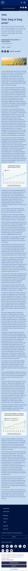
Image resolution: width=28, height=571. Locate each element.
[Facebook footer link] (15, 546)
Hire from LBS (6, 511)
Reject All (14, 566)
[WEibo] (7, 550)
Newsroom (5, 515)
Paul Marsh (15, 39)
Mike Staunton (6, 39)
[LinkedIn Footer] (2, 546)
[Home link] (3, 3)
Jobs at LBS (5, 525)
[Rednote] (2, 550)
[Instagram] (11, 546)
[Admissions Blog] (11, 550)
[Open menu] (24, 2)
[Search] (21, 2)
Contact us (5, 518)
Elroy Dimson (5, 41)
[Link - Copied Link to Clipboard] (8, 51)
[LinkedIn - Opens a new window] (2, 51)
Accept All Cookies (14, 562)
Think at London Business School (9, 8)
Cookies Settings (14, 569)
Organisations (6, 508)
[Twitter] (20, 546)
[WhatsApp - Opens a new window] (5, 51)
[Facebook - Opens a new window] (21, 7)
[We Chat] (24, 546)
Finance (8, 47)
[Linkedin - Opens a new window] (23, 7)
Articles (3, 47)
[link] (14, 536)
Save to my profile (23, 10)
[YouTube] (7, 546)
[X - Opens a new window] (26, 7)
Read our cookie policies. (7, 559)
